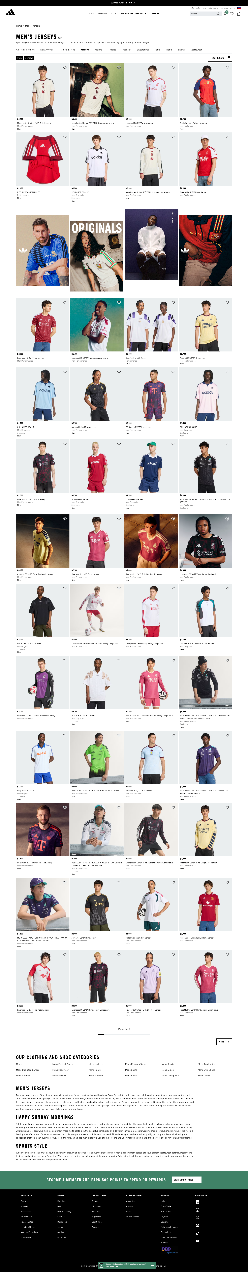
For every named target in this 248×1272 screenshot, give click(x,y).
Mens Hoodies (59, 1076)
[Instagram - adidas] (211, 1210)
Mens (19, 1064)
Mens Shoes (131, 1076)
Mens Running (96, 1076)
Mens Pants (95, 1070)
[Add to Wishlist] (65, 68)
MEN (91, 14)
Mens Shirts (131, 1070)
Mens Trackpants (170, 1076)
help (204, 8)
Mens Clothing (23, 1076)
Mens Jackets (95, 1064)
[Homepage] (10, 12)
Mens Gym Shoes (206, 1070)
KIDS (113, 14)
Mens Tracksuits (206, 1064)
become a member (228, 8)
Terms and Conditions (119, 1266)
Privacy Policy (102, 1266)
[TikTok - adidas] (211, 1233)
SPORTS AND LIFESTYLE (133, 14)
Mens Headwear (60, 1070)
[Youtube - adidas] (211, 1241)
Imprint (133, 1266)
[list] (124, 50)
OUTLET (155, 14)
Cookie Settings (88, 1266)
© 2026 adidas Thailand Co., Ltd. (152, 1266)
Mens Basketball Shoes (27, 1070)
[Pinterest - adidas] (211, 1226)
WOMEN (102, 14)
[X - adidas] (211, 1218)
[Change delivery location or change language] (239, 8)
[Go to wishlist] (231, 13)
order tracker (213, 8)
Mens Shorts (167, 1064)
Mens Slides (167, 1070)
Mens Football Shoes (62, 1064)
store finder (195, 8)
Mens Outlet (204, 1076)
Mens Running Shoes (135, 1064)
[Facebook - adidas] (211, 1202)
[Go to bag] (238, 13)
